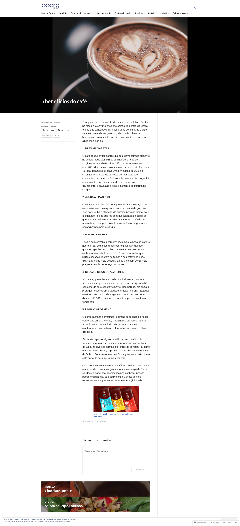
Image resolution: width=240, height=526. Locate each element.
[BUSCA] (195, 8)
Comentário (139, 469)
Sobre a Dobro (48, 13)
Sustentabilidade (123, 13)
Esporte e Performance (82, 13)
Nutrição (63, 13)
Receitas (139, 13)
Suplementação (103, 13)
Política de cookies (62, 522)
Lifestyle (150, 13)
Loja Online (164, 13)
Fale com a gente (180, 13)
